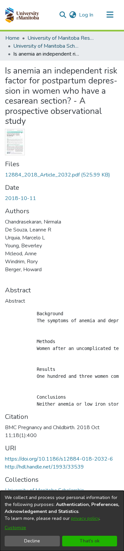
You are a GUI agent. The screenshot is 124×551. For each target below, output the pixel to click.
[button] (22, 15)
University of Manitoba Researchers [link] (60, 38)
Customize (15, 528)
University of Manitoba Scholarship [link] (46, 46)
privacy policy (85, 518)
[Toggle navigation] (110, 15)
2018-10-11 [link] (20, 198)
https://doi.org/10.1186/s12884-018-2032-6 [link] (59, 459)
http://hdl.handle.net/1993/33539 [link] (44, 467)
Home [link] (12, 38)
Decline (32, 541)
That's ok (90, 541)
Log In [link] (86, 15)
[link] (57, 174)
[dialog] (62, 521)
